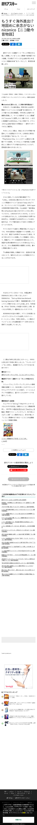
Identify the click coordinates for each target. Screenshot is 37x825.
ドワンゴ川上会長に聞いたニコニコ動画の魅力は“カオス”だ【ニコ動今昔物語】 (18, 518)
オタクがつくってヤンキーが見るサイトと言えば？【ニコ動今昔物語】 (18, 530)
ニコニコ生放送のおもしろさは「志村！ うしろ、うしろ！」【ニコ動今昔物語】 (18, 539)
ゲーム (6, 793)
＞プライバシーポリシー (18, 824)
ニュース (19, 791)
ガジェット (27, 791)
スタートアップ (18, 9)
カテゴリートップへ (19, 479)
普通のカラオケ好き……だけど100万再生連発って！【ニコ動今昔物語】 (18, 555)
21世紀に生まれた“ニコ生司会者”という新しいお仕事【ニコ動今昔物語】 (18, 547)
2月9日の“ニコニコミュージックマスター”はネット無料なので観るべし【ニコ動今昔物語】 (18, 559)
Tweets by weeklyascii (6, 653)
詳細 (24, 813)
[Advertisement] (18, 594)
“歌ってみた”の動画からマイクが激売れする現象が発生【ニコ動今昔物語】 (18, 574)
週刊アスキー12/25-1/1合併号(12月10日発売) (14, 500)
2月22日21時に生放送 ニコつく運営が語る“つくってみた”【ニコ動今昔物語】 (17, 566)
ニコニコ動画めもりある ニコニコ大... (14, 438)
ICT (31, 9)
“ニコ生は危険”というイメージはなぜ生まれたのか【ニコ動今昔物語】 (18, 551)
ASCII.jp (11, 798)
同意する (18, 820)
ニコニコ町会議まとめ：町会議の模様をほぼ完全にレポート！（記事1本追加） (18, 522)
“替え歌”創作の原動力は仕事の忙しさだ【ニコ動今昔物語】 (18, 563)
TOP (5, 791)
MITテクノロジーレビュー (23, 798)
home (5, 13)
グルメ (6, 9)
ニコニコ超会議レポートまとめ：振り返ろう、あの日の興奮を (18, 526)
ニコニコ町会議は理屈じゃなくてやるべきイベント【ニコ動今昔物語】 (18, 510)
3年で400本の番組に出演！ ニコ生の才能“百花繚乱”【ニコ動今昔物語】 (18, 535)
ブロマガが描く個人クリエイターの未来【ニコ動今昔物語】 (18, 506)
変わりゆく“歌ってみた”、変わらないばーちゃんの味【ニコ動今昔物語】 (18, 570)
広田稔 (6, 40)
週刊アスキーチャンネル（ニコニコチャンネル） (18, 374)
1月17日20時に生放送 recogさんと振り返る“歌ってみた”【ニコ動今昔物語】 (18, 543)
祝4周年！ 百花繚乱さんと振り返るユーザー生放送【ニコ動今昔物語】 (18, 503)
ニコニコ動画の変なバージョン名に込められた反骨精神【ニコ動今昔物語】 (18, 514)
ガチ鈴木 (16, 40)
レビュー (11, 791)
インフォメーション (17, 13)
